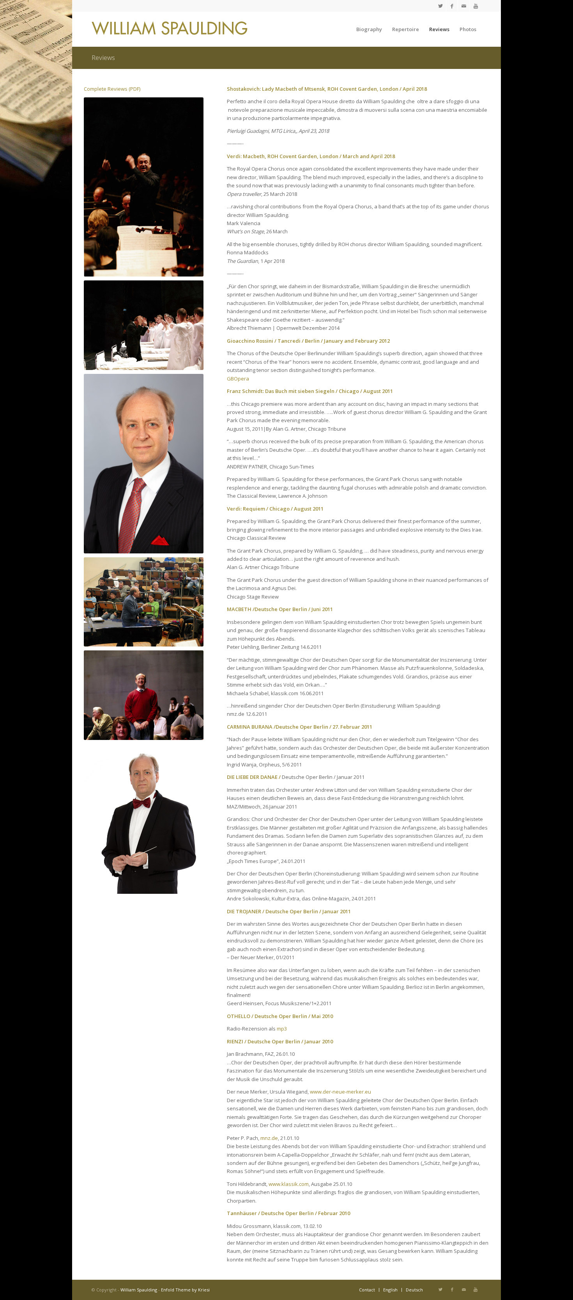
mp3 (282, 1028)
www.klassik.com (289, 1183)
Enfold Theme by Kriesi (185, 1290)
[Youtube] (475, 6)
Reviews (103, 57)
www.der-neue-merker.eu (340, 1091)
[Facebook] (452, 6)
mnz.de (269, 1137)
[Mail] (463, 6)
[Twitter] (440, 6)
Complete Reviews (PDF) (112, 88)
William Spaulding (138, 1290)
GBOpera (238, 378)
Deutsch (414, 1290)
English (390, 1290)
